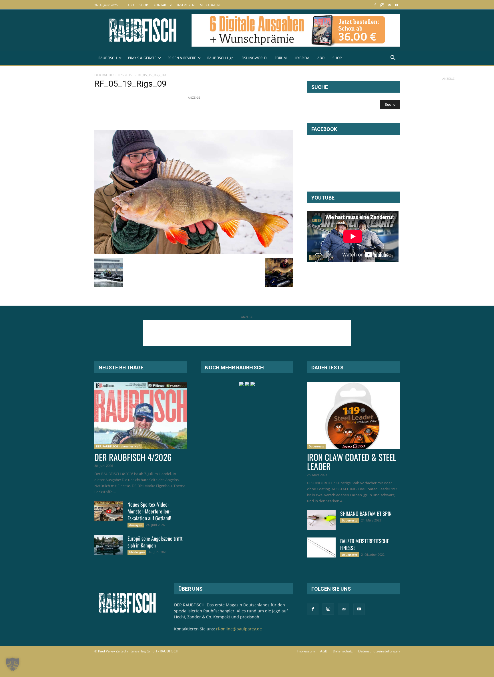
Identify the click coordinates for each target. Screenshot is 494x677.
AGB (323, 651)
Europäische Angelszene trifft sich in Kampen (155, 542)
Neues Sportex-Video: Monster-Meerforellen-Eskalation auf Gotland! (149, 511)
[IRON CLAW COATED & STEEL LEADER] (353, 415)
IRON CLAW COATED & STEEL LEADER (351, 462)
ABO (131, 5)
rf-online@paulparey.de (239, 629)
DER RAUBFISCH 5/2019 (113, 75)
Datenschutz (343, 651)
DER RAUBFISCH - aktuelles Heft (118, 446)
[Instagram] (382, 5)
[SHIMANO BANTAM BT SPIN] (321, 520)
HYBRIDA (302, 57)
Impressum (306, 651)
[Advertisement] (198, 113)
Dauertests (316, 446)
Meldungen (137, 552)
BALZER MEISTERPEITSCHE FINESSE (364, 544)
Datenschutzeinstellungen (379, 651)
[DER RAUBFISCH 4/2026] (140, 415)
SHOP (144, 5)
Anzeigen (135, 525)
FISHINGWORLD (254, 57)
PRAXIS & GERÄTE (142, 57)
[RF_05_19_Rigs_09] (193, 252)
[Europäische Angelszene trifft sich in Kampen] (108, 545)
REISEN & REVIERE (182, 57)
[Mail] (389, 5)
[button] (393, 58)
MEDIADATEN (210, 5)
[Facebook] (375, 5)
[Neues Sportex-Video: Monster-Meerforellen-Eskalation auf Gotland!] (108, 511)
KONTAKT (161, 5)
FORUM (281, 57)
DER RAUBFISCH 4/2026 (133, 457)
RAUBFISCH (107, 57)
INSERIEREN (185, 5)
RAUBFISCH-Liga (220, 57)
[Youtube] (396, 5)
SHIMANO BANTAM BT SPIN (366, 513)
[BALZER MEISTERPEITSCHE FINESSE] (321, 547)
